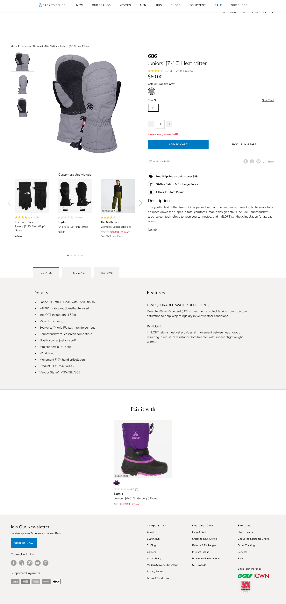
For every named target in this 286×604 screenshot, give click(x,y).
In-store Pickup (200, 552)
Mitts (54, 46)
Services (242, 552)
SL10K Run (153, 539)
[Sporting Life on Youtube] (38, 563)
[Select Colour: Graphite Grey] (151, 91)
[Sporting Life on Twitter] (22, 563)
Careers (151, 552)
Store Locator (245, 532)
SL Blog (151, 545)
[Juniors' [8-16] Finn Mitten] (75, 196)
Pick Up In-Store (244, 144)
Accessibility (154, 558)
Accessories (24, 46)
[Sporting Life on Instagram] (46, 563)
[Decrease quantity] (151, 124)
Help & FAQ (199, 532)
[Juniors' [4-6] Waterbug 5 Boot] (143, 449)
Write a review (184, 71)
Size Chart (268, 100)
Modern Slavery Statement (162, 565)
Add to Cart (178, 144)
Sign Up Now (24, 543)
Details (153, 230)
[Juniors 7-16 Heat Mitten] (86, 103)
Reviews (106, 272)
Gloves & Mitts (41, 46)
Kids (13, 46)
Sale (240, 558)
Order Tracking (246, 545)
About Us (152, 532)
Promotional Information (205, 558)
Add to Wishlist (162, 161)
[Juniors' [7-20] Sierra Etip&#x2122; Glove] (32, 196)
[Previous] (11, 203)
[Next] (139, 203)
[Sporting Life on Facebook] (14, 563)
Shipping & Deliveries (204, 539)
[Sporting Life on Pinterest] (30, 563)
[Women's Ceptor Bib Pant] (118, 196)
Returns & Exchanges (204, 545)
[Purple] (116, 483)
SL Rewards (199, 565)
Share (270, 161)
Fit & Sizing (76, 272)
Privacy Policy (155, 571)
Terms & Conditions (158, 578)
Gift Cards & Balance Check (253, 539)
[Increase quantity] (169, 124)
